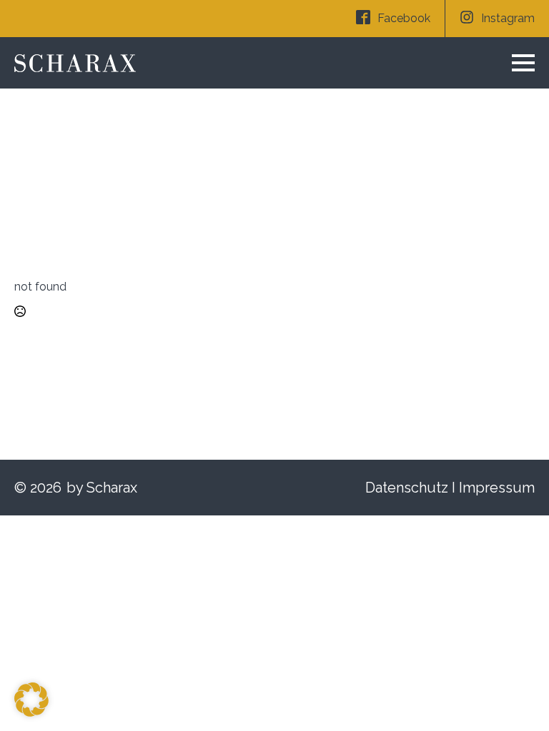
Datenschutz (406, 487)
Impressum (497, 487)
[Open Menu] (523, 62)
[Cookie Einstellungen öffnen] (31, 713)
